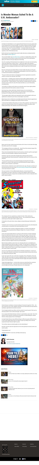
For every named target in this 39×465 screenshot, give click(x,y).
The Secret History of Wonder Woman (24, 167)
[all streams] (37, 5)
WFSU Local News (10, 379)
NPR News (9, 372)
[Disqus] (19, 427)
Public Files (32, 444)
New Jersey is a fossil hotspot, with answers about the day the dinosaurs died (22, 395)
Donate (34, 1)
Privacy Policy (24, 446)
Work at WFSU (17, 446)
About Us (16, 444)
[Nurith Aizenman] (3, 341)
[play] (3, 5)
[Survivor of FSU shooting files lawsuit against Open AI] (4, 381)
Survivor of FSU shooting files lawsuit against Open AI (17, 381)
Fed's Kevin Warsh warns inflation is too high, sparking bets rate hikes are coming (22, 373)
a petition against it (11, 54)
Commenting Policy (33, 446)
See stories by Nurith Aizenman (13, 343)
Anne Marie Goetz (16, 56)
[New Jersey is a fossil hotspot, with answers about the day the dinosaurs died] (4, 396)
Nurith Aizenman (7, 20)
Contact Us (24, 444)
